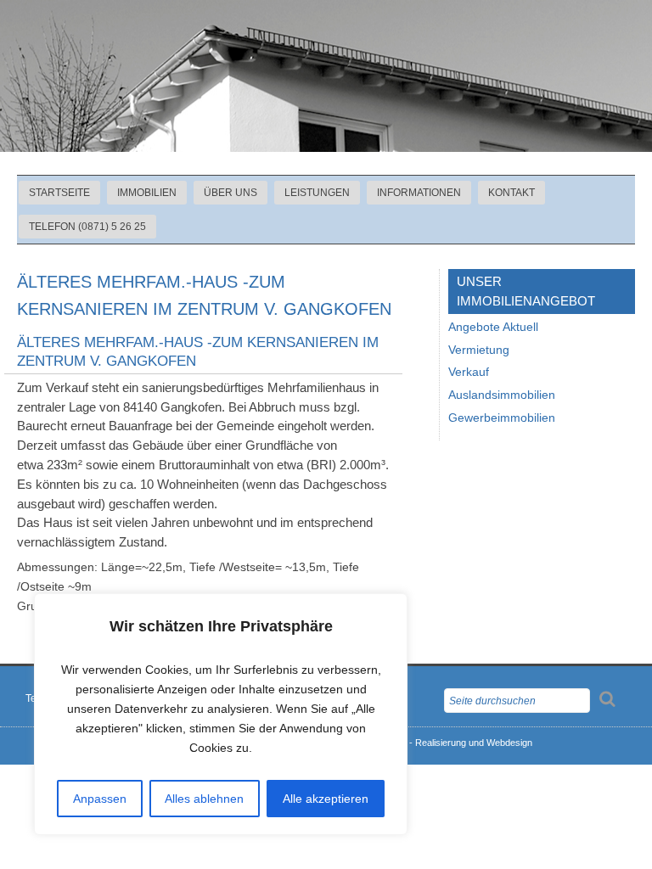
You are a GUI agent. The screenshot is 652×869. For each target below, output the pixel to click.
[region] (221, 714)
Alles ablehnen (204, 798)
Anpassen (99, 798)
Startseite (59, 193)
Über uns (230, 193)
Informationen (419, 193)
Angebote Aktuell (493, 327)
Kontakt (511, 193)
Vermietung (478, 350)
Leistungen (317, 193)
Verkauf (468, 372)
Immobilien (147, 193)
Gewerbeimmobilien (501, 418)
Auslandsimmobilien (501, 395)
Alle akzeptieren (325, 798)
